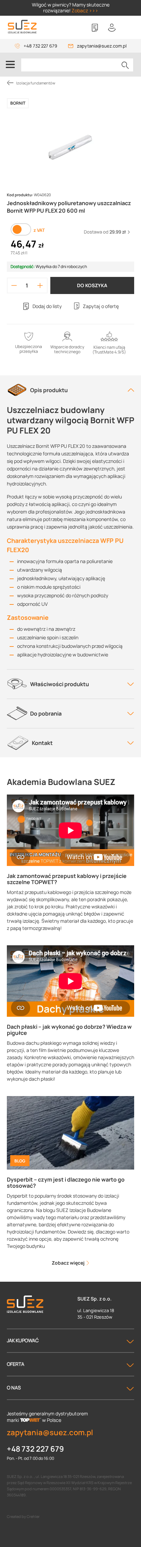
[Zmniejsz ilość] (14, 285)
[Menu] (10, 64)
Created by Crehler (23, 1516)
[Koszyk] (129, 27)
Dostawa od (105, 232)
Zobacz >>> (85, 10)
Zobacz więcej (69, 1262)
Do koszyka (92, 285)
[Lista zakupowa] (94, 27)
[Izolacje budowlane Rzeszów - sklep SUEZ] (22, 27)
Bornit (17, 103)
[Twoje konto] (111, 27)
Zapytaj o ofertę (101, 306)
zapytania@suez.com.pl (102, 46)
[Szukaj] (125, 65)
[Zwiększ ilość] (40, 285)
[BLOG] (70, 1132)
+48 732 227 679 (40, 46)
